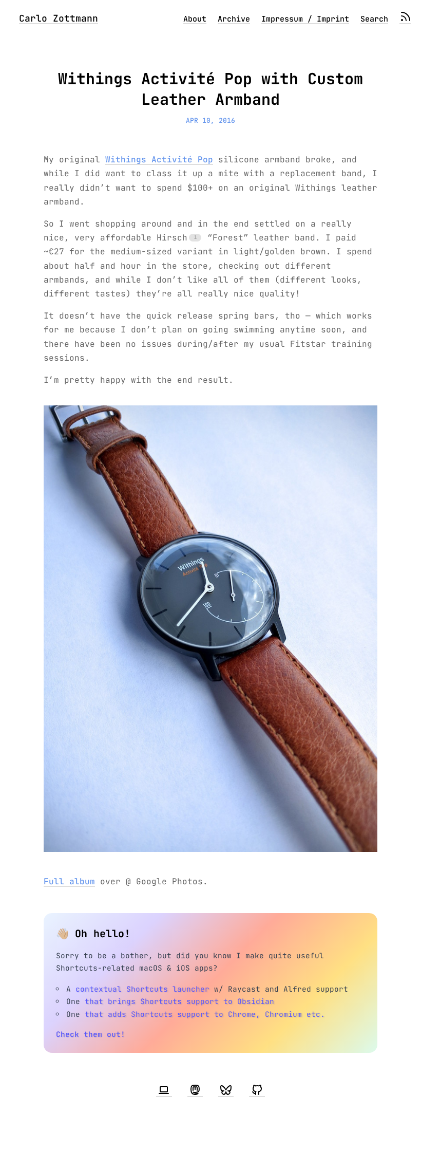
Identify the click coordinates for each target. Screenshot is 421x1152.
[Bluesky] (226, 1090)
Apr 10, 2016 (210, 120)
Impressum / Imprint (305, 19)
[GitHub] (256, 1090)
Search (374, 19)
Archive (234, 19)
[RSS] (405, 19)
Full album (69, 881)
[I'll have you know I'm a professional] (163, 1090)
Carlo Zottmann (58, 18)
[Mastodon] (195, 1090)
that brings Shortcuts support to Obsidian (179, 1001)
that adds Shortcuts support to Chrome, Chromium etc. (205, 1014)
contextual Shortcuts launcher (142, 989)
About (194, 19)
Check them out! (90, 1034)
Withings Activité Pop (159, 159)
